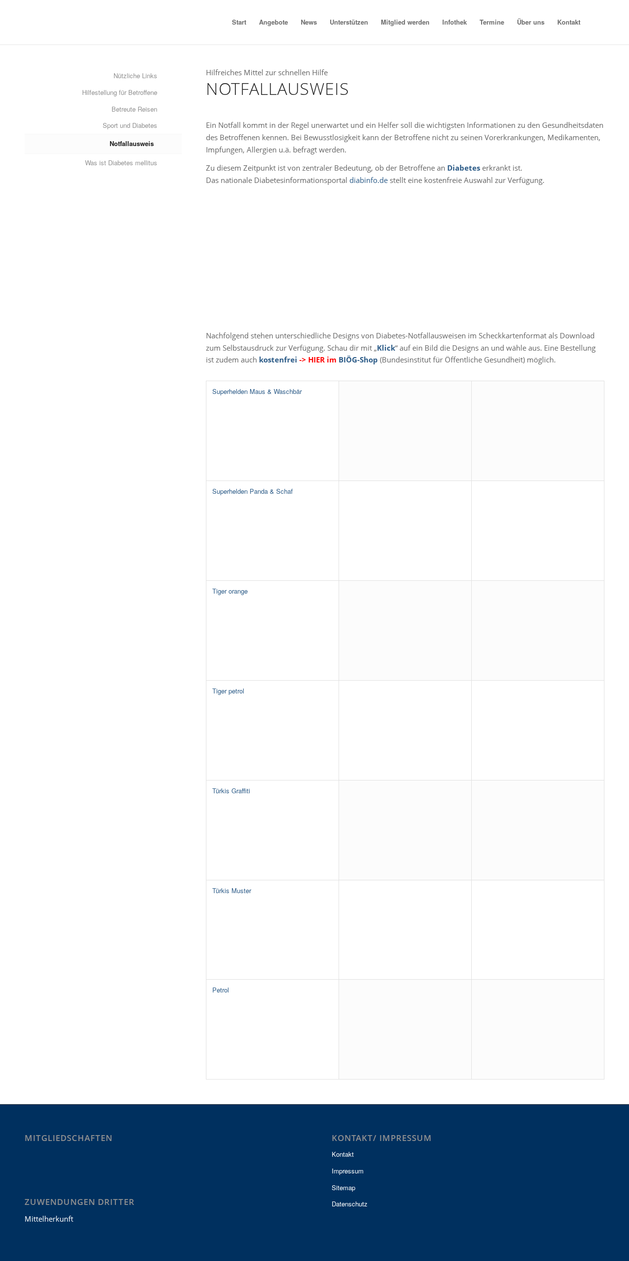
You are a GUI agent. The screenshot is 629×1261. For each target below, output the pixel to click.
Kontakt (343, 1154)
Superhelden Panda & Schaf (252, 491)
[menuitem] (239, 22)
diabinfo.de (368, 180)
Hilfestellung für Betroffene (119, 92)
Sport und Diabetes (130, 125)
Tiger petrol (228, 690)
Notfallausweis (132, 143)
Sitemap (343, 1187)
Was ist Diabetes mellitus (121, 162)
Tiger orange (230, 591)
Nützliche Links (135, 75)
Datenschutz (350, 1203)
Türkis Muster (231, 890)
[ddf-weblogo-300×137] (73, 22)
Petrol (220, 989)
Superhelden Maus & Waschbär (257, 391)
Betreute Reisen (134, 109)
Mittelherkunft (49, 1219)
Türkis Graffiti (231, 790)
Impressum (348, 1170)
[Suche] (595, 22)
